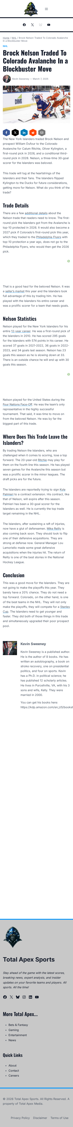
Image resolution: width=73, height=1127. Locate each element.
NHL (5, 46)
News (12, 1040)
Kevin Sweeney (20, 78)
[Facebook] (24, 25)
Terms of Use (59, 1118)
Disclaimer (40, 1118)
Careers (14, 1075)
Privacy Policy (20, 1118)
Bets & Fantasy (18, 1025)
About (12, 1065)
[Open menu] (46, 9)
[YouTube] (49, 25)
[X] (32, 25)
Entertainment (18, 1035)
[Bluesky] (40, 25)
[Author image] (7, 79)
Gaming (14, 1030)
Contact (14, 1070)
